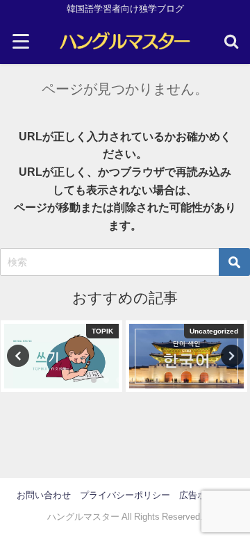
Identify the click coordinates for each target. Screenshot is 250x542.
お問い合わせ (44, 495)
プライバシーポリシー (125, 495)
